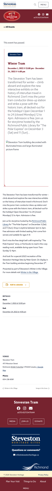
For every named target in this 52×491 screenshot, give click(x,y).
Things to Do (29, 481)
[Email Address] (47, 14)
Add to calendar (16, 284)
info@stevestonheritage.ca (27, 455)
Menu (44, 4)
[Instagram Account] (43, 14)
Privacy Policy (43, 475)
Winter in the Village (10, 388)
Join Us (25, 421)
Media (12, 421)
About (43, 481)
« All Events (9, 27)
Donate (39, 421)
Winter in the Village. (29, 272)
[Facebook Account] (39, 14)
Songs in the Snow (42, 388)
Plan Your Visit (12, 481)
